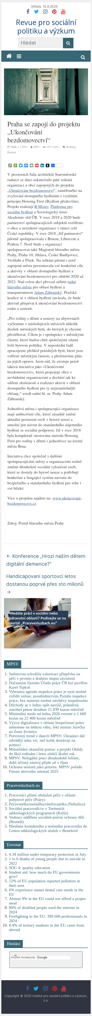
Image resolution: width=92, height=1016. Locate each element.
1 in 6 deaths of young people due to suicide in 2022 (47, 861)
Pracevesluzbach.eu (23, 785)
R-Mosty (41, 206)
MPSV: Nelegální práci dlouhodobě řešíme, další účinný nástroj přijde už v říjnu (44, 760)
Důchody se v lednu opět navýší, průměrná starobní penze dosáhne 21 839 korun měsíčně (46, 707)
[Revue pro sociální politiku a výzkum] (9, 56)
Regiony (11, 152)
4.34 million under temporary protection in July (47, 854)
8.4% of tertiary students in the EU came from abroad (46, 927)
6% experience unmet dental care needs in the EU (46, 892)
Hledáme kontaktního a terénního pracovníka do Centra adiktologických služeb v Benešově (48, 828)
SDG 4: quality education (29, 868)
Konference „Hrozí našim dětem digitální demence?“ (45, 560)
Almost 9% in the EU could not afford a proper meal (47, 900)
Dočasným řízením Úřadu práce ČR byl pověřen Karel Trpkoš (48, 685)
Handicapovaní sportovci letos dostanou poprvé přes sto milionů (45, 584)
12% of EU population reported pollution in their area (44, 883)
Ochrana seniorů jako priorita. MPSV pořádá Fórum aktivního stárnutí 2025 (45, 769)
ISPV (36, 146)
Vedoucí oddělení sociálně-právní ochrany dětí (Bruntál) (46, 819)
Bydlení (71, 146)
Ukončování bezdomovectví (31, 190)
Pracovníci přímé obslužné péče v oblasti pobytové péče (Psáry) (42, 797)
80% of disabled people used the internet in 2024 (44, 909)
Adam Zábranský (48, 292)
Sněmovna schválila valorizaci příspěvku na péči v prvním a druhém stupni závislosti (44, 676)
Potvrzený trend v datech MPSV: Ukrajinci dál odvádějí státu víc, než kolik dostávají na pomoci (47, 740)
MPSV (13, 664)
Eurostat (14, 844)
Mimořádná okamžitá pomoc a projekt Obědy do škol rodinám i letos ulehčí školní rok (46, 751)
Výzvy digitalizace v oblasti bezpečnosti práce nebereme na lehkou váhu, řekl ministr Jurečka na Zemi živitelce (47, 727)
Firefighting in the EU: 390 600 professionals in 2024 (48, 918)
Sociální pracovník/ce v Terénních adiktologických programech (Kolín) (38, 810)
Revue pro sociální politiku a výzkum (46, 26)
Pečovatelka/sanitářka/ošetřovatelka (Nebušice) (47, 804)
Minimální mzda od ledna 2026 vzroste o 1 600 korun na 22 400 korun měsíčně (47, 715)
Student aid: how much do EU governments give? (44, 874)
